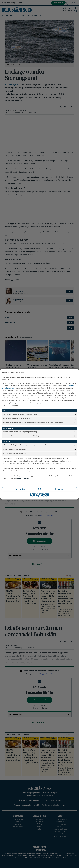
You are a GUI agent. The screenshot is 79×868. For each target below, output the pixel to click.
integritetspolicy (23, 478)
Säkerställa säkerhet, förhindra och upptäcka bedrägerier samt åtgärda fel (25, 445)
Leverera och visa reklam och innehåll (14, 449)
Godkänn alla (59, 489)
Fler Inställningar (20, 489)
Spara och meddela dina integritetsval (14, 453)
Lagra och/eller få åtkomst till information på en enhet (20, 414)
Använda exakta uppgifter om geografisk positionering (20, 432)
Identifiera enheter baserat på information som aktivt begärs (22, 436)
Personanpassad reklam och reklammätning (16, 418)
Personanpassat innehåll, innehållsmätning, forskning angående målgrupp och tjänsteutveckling (33, 423)
